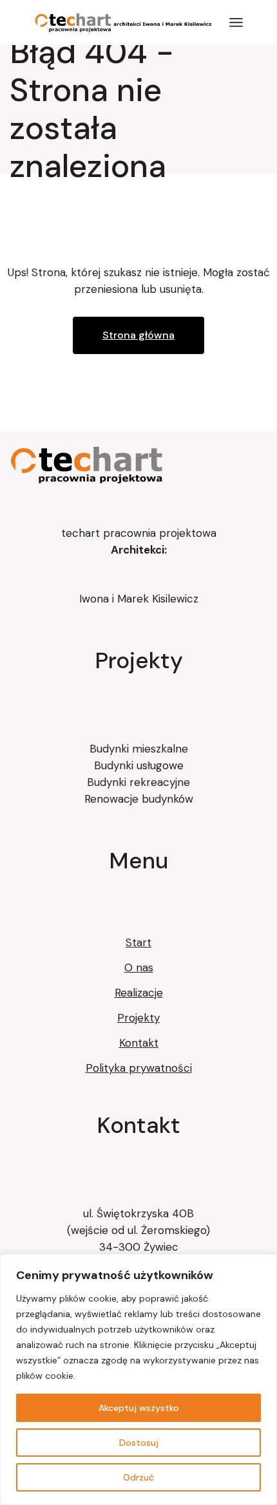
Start (138, 942)
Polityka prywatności (139, 1068)
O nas (138, 967)
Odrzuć (138, 1477)
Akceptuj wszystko (139, 1408)
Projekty (138, 1018)
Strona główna (138, 335)
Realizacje (139, 993)
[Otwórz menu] (236, 22)
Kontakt (138, 1043)
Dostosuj (138, 1442)
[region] (138, 1379)
